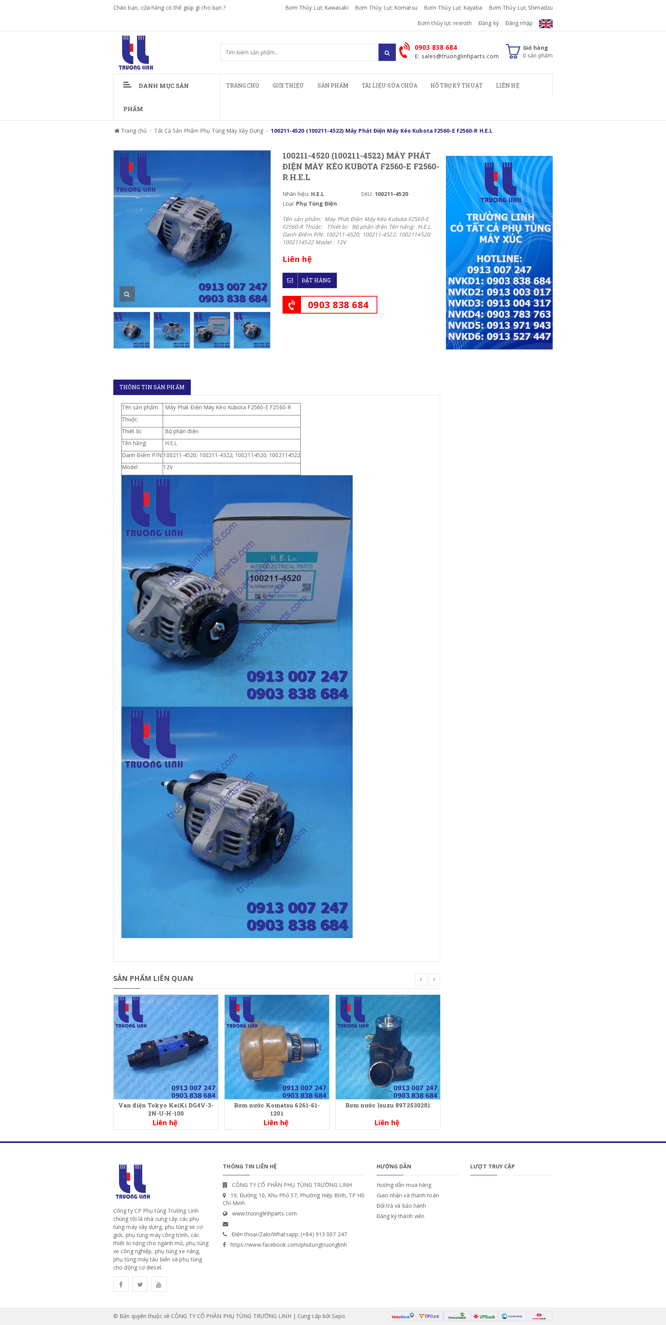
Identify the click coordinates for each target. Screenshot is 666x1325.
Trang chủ (242, 85)
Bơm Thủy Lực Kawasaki (316, 7)
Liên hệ (508, 85)
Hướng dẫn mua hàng (404, 1184)
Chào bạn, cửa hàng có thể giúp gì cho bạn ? (169, 7)
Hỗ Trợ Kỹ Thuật (457, 85)
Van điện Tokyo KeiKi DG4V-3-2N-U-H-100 (166, 1109)
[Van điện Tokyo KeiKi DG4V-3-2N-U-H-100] (166, 1046)
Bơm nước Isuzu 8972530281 (388, 1105)
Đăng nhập (519, 23)
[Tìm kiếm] (387, 52)
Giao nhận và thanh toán (408, 1195)
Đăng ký (488, 23)
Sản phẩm (333, 85)
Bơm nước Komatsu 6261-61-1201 (277, 1109)
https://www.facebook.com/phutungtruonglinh (288, 1244)
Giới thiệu (288, 85)
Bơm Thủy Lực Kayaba (453, 7)
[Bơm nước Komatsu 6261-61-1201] (277, 1046)
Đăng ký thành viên (401, 1216)
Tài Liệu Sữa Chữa (390, 85)
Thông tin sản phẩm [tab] (152, 387)
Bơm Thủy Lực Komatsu (386, 7)
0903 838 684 (338, 304)
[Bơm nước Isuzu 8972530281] (388, 1046)
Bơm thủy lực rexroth (444, 23)
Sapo (338, 1316)
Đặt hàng (316, 280)
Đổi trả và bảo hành (401, 1205)
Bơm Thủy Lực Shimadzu (521, 7)
